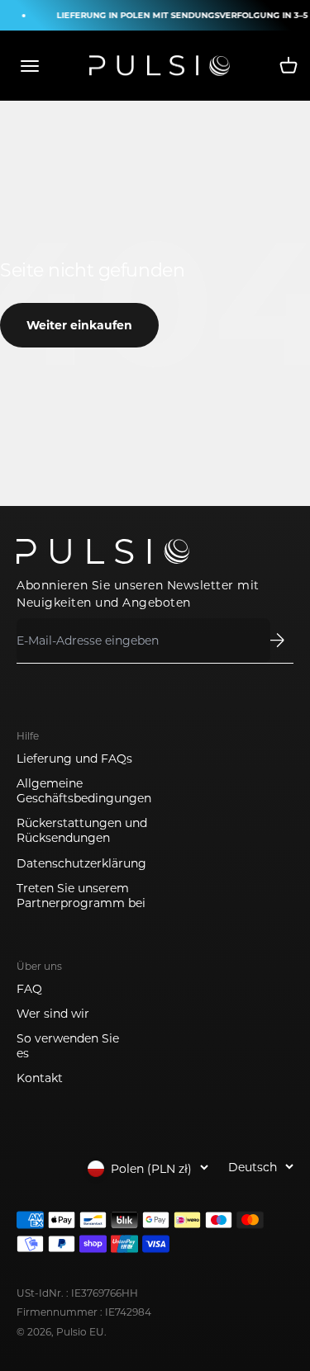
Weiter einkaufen (79, 325)
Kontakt (40, 1078)
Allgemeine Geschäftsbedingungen (84, 791)
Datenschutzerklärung (81, 863)
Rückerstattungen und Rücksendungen (82, 830)
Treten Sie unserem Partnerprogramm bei (81, 895)
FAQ (29, 988)
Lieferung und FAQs (74, 758)
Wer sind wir (53, 1013)
